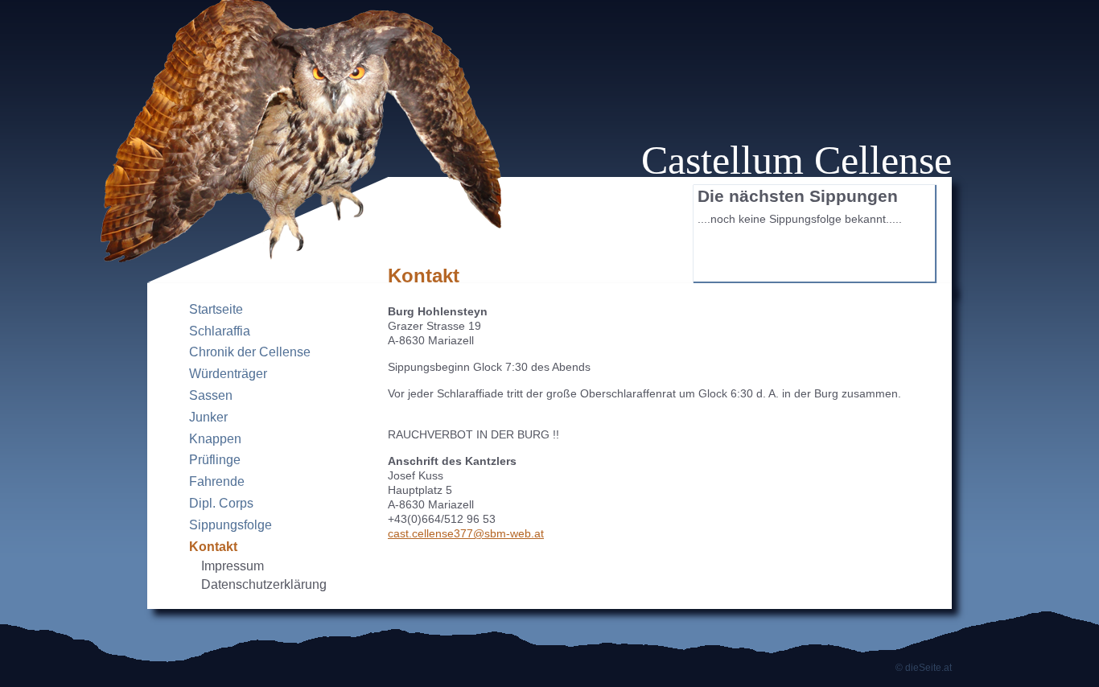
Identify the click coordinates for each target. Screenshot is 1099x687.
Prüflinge (215, 460)
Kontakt (213, 546)
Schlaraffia (219, 331)
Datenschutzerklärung (264, 584)
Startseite (216, 309)
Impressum (232, 566)
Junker (208, 417)
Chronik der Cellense (250, 352)
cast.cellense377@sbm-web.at (466, 533)
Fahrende (217, 481)
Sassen (211, 395)
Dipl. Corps (221, 503)
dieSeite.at (928, 667)
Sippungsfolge (230, 525)
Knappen (215, 439)
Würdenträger (228, 374)
